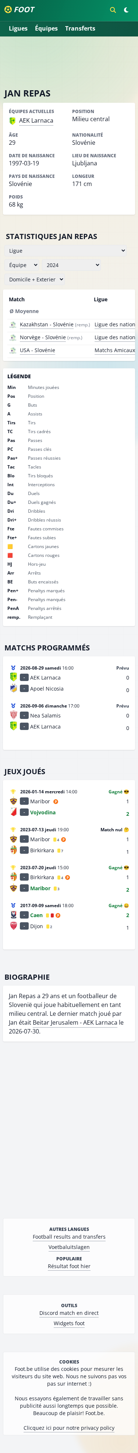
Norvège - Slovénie (43, 337)
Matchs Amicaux (115, 350)
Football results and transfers (69, 1236)
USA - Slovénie (37, 350)
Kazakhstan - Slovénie (47, 324)
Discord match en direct (69, 1312)
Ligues (18, 28)
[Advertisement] (69, 61)
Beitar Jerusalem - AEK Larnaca (75, 1022)
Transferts (80, 28)
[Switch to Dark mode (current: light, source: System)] (126, 10)
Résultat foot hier (69, 1266)
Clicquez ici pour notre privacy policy (69, 1427)
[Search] (113, 10)
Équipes (46, 28)
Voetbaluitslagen (69, 1246)
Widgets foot (69, 1323)
